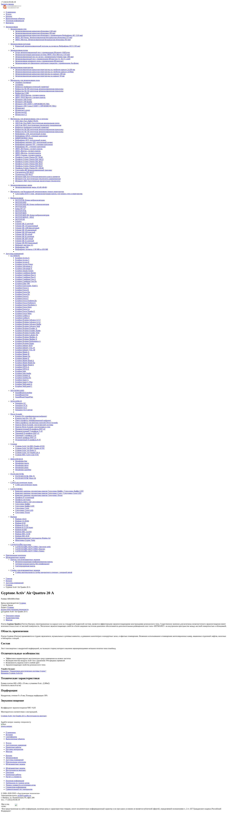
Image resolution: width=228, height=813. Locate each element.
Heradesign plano (21, 468)
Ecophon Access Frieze (24, 264)
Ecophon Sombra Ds (23, 378)
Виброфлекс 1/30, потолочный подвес (30, 134)
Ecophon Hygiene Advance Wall (27, 326)
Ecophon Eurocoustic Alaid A (26, 286)
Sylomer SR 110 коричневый (26, 226)
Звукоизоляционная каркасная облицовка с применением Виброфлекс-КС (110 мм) (49, 35)
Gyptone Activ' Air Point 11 (25, 450)
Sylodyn (18, 221)
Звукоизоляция (12, 27)
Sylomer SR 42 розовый (24, 236)
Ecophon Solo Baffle (23, 373)
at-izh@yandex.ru (24, 795)
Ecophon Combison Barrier (25, 273)
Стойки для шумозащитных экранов (25, 570)
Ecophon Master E (22, 358)
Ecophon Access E (22, 262)
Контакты (10, 23)
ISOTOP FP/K (20, 211)
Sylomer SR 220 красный (25, 232)
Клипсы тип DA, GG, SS (25, 418)
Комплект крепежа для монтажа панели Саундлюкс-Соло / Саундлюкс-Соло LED (48, 493)
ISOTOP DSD (20, 202)
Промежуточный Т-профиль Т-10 (28, 431)
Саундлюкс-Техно (22, 512)
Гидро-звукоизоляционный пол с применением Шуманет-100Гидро (42, 52)
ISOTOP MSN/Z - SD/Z (24, 217)
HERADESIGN (16, 459)
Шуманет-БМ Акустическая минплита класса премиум (37, 177)
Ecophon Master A (22, 352)
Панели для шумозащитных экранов (25, 560)
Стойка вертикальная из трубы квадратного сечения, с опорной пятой (43, 572)
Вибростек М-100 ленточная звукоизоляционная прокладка (39, 89)
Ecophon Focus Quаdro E (25, 311)
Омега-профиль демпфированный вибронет (33, 420)
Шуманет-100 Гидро (23, 100)
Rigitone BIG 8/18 (22, 536)
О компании (11, 12)
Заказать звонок (7, 4)
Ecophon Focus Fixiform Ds (26, 301)
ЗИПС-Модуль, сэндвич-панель (28, 153)
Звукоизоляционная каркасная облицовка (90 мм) (35, 33)
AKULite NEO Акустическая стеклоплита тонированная (38, 125)
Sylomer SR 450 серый (24, 239)
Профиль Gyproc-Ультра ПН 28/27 (29, 162)
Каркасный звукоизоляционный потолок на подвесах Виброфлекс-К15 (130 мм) (47, 46)
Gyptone (13, 444)
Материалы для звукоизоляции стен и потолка (29, 119)
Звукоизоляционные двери (21, 185)
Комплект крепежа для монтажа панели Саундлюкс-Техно (38, 495)
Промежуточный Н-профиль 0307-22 (30, 429)
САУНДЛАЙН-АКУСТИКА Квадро (30, 549)
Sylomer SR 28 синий (23, 234)
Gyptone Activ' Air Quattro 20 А (27, 453)
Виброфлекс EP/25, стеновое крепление (31, 136)
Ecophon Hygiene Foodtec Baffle (27, 331)
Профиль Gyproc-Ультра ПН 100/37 (29, 159)
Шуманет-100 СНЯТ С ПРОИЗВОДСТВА (32, 104)
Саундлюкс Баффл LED (24, 506)
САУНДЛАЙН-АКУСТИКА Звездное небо (33, 547)
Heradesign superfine (23, 470)
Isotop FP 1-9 (20, 209)
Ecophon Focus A (22, 288)
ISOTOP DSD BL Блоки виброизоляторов (32, 204)
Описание (10, 772)
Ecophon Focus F (21, 299)
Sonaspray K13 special (23, 410)
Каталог (9, 16)
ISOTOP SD (20, 219)
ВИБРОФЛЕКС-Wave (24, 138)
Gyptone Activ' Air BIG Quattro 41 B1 (30, 448)
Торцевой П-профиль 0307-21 (27, 433)
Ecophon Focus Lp (22, 309)
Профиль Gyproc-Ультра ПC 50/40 (29, 157)
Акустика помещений (15, 254)
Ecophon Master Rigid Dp (25, 363)
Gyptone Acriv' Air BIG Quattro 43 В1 (30, 446)
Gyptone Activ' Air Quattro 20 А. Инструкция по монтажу (24, 716)
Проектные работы (13, 747)
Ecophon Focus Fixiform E (25, 303)
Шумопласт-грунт (22, 110)
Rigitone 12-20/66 (22, 521)
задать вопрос (6, 726)
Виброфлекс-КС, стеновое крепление (30, 147)
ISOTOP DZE (20, 207)
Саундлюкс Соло (22, 508)
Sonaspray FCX (21, 405)
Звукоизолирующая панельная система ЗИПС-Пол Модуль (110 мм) (42, 55)
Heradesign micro (21, 465)
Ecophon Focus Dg (22, 292)
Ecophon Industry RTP (24, 346)
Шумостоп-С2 (21, 115)
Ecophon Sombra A (22, 376)
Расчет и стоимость (13, 777)
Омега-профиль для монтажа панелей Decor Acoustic (36, 423)
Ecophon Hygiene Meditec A (26, 337)
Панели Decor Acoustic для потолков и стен (32, 427)
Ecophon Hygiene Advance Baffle (28, 324)
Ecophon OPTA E (22, 369)
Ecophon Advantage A (23, 266)
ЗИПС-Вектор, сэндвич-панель (27, 151)
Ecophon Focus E (22, 296)
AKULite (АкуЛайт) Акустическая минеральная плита (37, 123)
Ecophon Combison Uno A (25, 279)
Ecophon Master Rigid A (24, 361)
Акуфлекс (19, 85)
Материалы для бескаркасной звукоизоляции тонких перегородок (37, 192)
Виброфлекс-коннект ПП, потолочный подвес (34, 142)
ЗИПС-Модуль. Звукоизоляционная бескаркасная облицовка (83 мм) (43, 40)
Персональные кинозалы (16, 555)
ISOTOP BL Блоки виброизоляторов (30, 200)
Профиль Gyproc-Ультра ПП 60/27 (29, 166)
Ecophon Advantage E (23, 269)
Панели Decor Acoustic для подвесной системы (34, 425)
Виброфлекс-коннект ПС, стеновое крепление (34, 144)
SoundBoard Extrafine (23, 393)
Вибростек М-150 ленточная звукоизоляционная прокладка (39, 91)
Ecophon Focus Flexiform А (26, 305)
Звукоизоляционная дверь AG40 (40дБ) (31, 187)
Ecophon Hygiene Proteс (24, 343)
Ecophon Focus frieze (23, 307)
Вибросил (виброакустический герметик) (32, 87)
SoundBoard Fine (21, 395)
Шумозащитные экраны (15, 557)
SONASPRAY (16, 401)
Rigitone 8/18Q (21, 530)
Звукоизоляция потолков (20, 44)
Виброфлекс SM (21, 247)
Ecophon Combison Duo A (25, 275)
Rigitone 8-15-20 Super (24, 527)
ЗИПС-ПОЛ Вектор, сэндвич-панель (30, 95)
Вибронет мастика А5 (24, 245)
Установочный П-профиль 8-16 (27, 440)
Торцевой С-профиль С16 (25, 435)
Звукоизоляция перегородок (21, 67)
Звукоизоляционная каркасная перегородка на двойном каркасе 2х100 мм (45, 70)
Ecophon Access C (22, 260)
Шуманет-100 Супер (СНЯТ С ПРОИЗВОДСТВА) (35, 106)
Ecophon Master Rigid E (24, 365)
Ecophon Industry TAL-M (25, 350)
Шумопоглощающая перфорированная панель (34, 562)
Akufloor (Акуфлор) (23, 82)
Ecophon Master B (22, 354)
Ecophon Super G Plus (23, 382)
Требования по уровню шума (17, 783)
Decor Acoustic (16, 414)
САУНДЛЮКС (16, 489)
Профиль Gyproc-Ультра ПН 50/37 (29, 164)
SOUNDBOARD (17, 391)
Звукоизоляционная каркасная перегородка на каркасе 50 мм (39, 76)
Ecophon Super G (22, 380)
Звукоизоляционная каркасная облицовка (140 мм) (35, 31)
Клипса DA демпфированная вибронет (31, 416)
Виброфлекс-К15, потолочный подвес (30, 140)
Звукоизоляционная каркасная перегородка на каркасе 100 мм (40, 74)
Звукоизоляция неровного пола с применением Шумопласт (39, 61)
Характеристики (12, 618)
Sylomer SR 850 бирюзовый (26, 243)
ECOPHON (15, 256)
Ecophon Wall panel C (23, 386)
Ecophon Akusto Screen (24, 271)
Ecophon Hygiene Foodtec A (26, 328)
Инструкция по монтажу (16, 770)
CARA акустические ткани (21, 483)
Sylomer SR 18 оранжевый (25, 230)
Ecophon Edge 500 (22, 284)
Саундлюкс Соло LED (24, 510)
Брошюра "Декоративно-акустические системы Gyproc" (23, 671)
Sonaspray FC (20, 403)
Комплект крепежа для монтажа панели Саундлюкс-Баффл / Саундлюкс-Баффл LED (49, 491)
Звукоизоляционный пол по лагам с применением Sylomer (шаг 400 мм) (44, 57)
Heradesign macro (22, 463)
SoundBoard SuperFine (24, 397)
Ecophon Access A (22, 258)
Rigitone (13, 517)
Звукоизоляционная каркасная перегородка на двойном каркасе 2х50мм (44, 72)
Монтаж (9, 620)
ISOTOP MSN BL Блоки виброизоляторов (32, 215)
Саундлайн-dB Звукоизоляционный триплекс (33, 170)
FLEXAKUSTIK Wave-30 (25, 478)
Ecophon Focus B (22, 290)
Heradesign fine (21, 461)
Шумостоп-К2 (21, 112)
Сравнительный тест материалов (19, 789)
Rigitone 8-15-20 (21, 525)
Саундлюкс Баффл (22, 504)
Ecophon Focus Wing (23, 313)
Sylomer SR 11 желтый (24, 224)
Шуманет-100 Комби (23, 102)
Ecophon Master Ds (22, 356)
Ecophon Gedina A (22, 316)
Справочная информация (16, 787)
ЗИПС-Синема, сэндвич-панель (28, 155)
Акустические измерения (16, 745)
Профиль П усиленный (24, 497)
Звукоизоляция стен (18, 29)
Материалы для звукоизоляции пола (25, 80)
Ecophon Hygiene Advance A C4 (27, 322)
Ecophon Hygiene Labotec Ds (26, 335)
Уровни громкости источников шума (21, 785)
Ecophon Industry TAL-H (25, 348)
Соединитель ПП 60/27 (24, 172)
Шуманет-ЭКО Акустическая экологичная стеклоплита (37, 181)
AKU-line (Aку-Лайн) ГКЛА (26, 121)
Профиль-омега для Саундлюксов (29, 502)
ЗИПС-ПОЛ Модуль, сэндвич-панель (30, 97)
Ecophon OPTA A (22, 367)
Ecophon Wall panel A (23, 384)
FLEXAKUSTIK (17, 474)
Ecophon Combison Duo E (25, 277)
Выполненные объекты (15, 18)
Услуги (8, 14)
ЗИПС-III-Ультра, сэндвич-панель (28, 149)
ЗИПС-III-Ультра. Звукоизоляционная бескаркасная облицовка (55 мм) (43, 37)
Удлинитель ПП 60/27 (24, 174)
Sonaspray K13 (21, 408)
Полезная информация (15, 21)
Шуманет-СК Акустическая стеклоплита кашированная (38, 179)
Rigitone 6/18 (20, 523)
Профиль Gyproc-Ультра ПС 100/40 (29, 168)
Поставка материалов (14, 749)
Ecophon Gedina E (22, 318)
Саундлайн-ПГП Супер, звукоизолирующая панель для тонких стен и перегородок (48, 194)
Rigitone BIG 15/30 (22, 534)
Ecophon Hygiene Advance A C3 (27, 320)
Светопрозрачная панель (25, 566)
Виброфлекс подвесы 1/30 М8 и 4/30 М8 (31, 249)
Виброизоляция (16, 198)
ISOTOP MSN (20, 213)
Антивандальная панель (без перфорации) (32, 564)
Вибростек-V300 (22, 93)
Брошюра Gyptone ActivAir (12, 673)
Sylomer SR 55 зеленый (24, 241)
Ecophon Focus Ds (22, 294)
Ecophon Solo (20, 371)
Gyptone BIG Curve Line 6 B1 (27, 455)
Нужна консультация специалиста (14, 609)
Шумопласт (20, 108)
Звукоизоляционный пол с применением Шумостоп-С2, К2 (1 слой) (42, 59)
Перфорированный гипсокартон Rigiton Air (32, 538)
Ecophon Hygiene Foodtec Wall (27, 333)
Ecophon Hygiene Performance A (28, 341)
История (9, 735)
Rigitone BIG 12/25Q (23, 532)
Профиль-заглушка (23, 500)
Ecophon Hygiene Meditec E (26, 339)
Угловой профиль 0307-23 (25, 438)
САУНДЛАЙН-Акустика (20, 545)
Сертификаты (11, 737)
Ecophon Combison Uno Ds (26, 281)
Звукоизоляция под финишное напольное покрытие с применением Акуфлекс (47, 63)
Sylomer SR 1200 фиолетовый (27, 228)
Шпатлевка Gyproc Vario (25, 540)
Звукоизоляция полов (19, 50)
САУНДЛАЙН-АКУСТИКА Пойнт (29, 551)
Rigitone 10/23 (20, 519)
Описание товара (13, 616)
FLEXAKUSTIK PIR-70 (25, 476)
